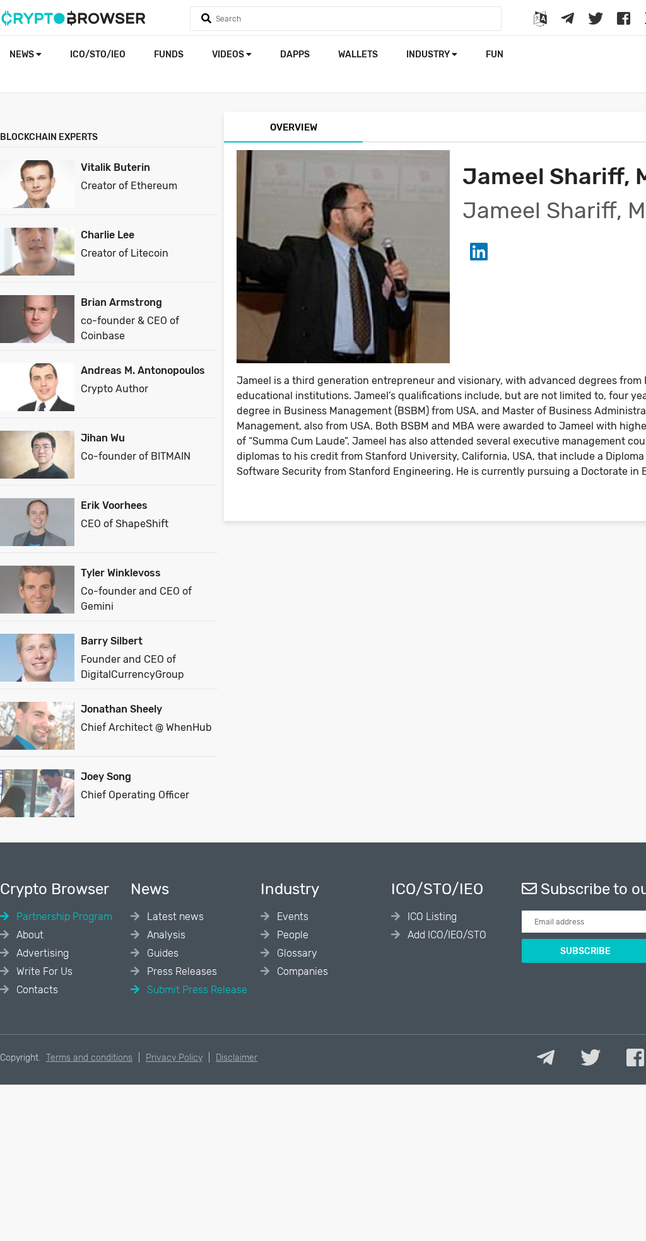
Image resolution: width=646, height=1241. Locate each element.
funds (169, 54)
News (22, 54)
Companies (301, 971)
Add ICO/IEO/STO (445, 935)
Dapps (295, 54)
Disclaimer (236, 1057)
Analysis (164, 935)
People (291, 935)
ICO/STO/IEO (98, 54)
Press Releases (180, 971)
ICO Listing (431, 917)
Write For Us (43, 971)
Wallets (358, 54)
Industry (429, 54)
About (29, 935)
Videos (229, 54)
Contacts (36, 990)
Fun (494, 54)
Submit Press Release (195, 990)
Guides (161, 953)
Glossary (295, 953)
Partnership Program (63, 917)
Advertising (41, 953)
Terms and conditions (89, 1057)
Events (291, 917)
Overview (293, 127)
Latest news (174, 917)
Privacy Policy (174, 1057)
